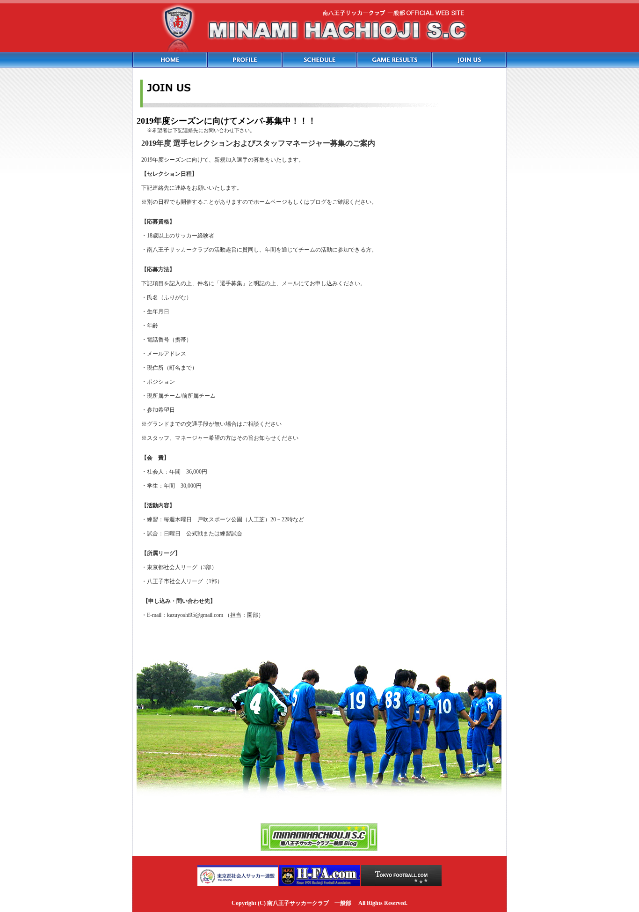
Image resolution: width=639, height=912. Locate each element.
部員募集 (469, 60)
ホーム (169, 60)
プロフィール (244, 60)
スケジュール (319, 60)
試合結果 (394, 60)
